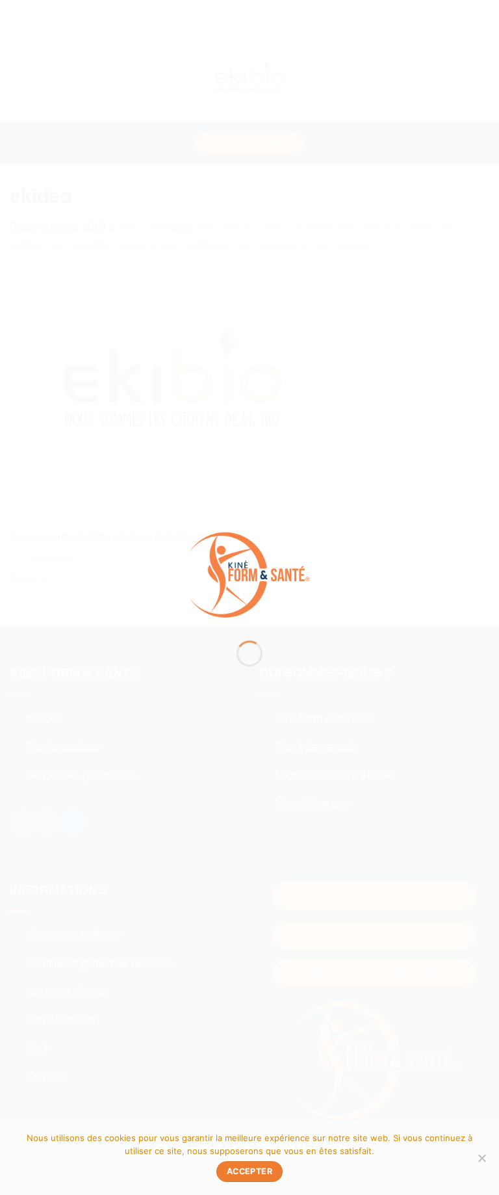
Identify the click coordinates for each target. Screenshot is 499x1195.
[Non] (481, 1161)
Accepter (249, 1171)
